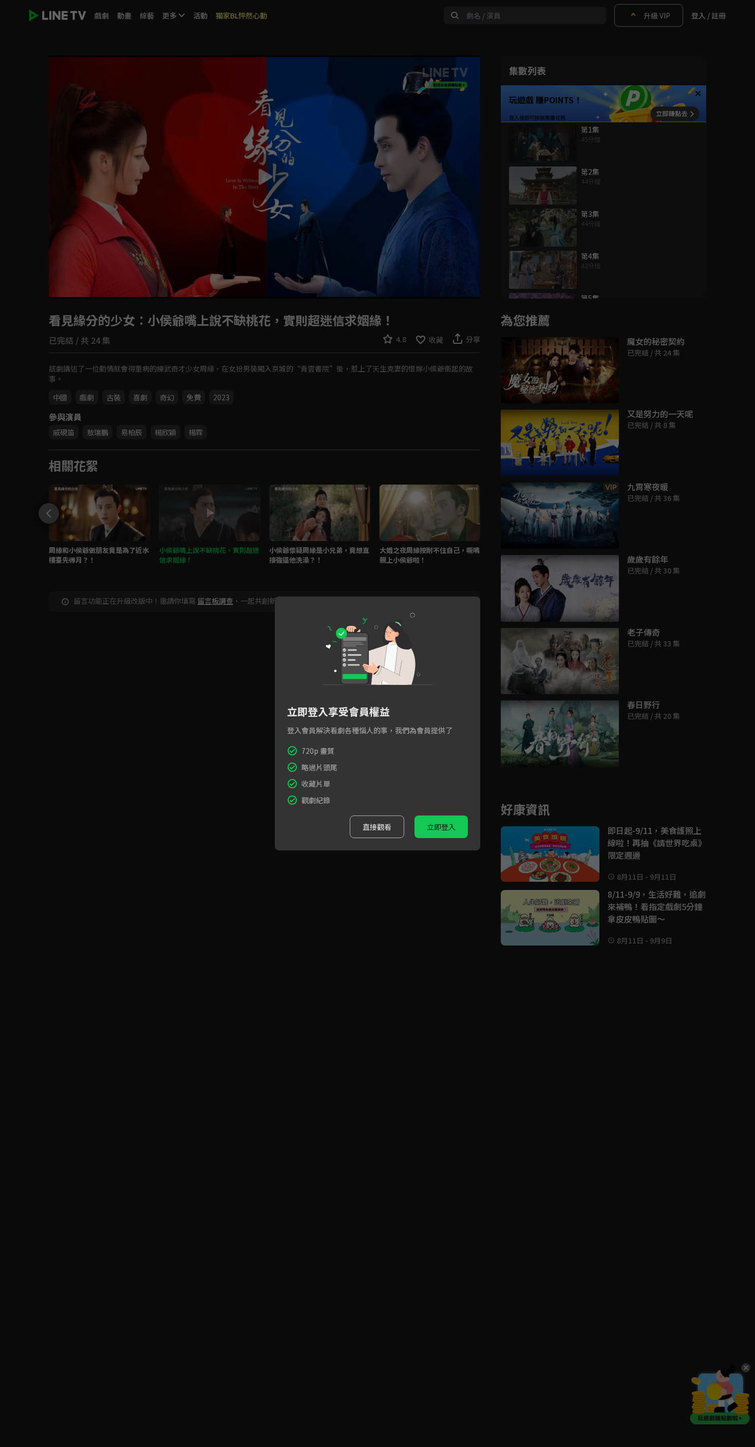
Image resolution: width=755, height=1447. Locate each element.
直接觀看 (377, 827)
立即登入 (441, 827)
